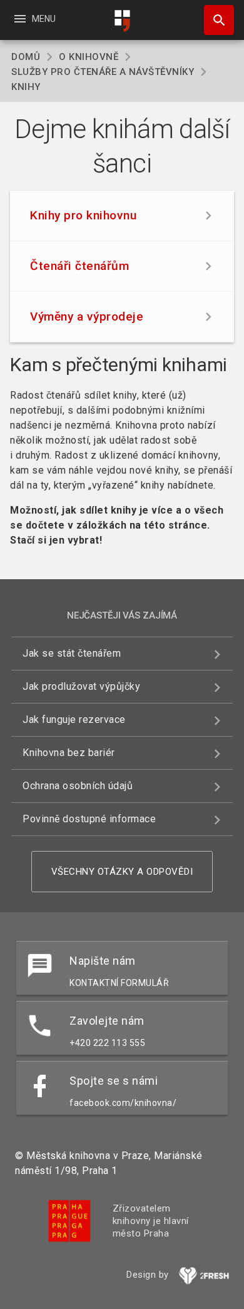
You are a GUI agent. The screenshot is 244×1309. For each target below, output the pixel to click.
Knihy (26, 86)
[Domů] (122, 21)
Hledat (214, 19)
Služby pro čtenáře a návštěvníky (102, 71)
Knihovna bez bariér (69, 753)
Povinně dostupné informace (89, 819)
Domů (25, 56)
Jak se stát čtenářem (72, 653)
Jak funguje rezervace (74, 719)
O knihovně (88, 56)
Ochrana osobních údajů (78, 786)
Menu (34, 18)
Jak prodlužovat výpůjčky (81, 686)
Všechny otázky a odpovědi (122, 871)
